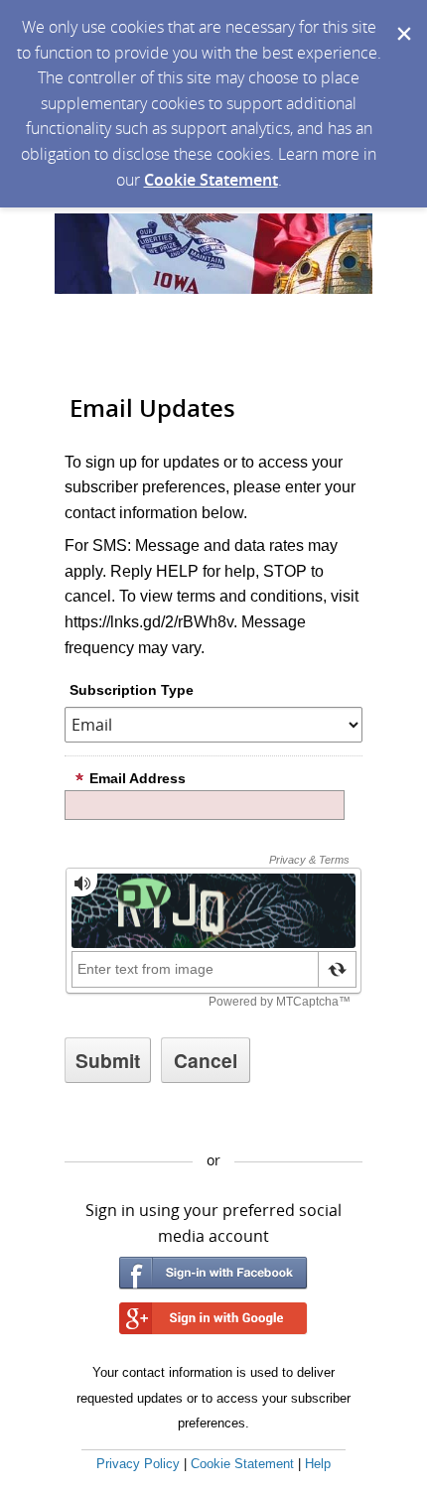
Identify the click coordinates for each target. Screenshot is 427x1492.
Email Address (137, 778)
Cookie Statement (211, 180)
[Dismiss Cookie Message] (402, 19)
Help (318, 1463)
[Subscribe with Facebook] (213, 1273)
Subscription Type (132, 690)
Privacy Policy (138, 1463)
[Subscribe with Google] (213, 1318)
